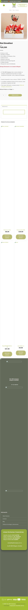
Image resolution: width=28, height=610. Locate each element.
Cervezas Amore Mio (21, 229)
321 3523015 (17, 536)
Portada (10, 10)
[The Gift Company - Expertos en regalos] (14, 5)
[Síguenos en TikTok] (14, 382)
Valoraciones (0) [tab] (4, 106)
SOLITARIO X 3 (21, 346)
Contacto (5, 518)
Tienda (13, 10)
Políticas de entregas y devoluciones (10, 524)
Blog (4, 521)
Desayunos (17, 10)
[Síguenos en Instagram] (13, 382)
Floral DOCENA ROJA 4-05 (7, 346)
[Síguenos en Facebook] (11, 382)
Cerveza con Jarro (7, 229)
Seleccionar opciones (7, 237)
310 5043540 (16, 538)
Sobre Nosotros (6, 516)
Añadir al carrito (15, 95)
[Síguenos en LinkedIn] (16, 382)
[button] (4, 5)
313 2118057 (14, 539)
